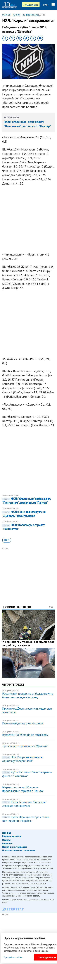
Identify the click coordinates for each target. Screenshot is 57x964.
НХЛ (6, 540)
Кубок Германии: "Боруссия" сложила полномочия (24, 804)
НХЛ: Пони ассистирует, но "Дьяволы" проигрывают (24, 514)
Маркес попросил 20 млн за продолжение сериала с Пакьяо (22, 789)
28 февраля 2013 (31, 14)
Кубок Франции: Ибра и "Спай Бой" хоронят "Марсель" (25, 819)
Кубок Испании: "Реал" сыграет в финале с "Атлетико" (27, 774)
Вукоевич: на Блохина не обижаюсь (25, 735)
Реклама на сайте (11, 836)
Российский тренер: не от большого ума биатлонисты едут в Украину (27, 695)
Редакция (7, 843)
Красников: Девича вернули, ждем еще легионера (27, 710)
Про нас (6, 832)
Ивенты (6, 839)
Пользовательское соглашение (18, 850)
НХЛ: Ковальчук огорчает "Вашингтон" (23, 527)
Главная (6, 14)
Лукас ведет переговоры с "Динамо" (25, 746)
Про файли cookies (12, 957)
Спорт (16, 14)
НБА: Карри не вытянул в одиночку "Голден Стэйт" (22, 759)
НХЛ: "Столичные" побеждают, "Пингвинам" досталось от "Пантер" (26, 501)
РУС (45, 4)
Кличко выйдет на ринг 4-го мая (22, 723)
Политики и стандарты (14, 846)
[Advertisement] (28, 572)
